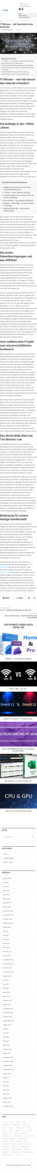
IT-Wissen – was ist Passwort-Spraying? (17, 192)
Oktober (7, 919)
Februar (7, 903)
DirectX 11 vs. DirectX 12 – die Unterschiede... (18, 719)
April (6, 894)
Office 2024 (5, 1144)
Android (11, 1122)
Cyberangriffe (15, 1125)
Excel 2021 (10, 1127)
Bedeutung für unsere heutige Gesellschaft (15, 74)
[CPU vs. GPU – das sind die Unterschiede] (18, 796)
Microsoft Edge (7, 1136)
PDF (31, 1144)
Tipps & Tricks (7, 862)
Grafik (10, 1130)
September (8, 923)
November (8, 915)
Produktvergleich (25, 6)
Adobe (4, 1122)
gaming (5, 1130)
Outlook (13, 1144)
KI (10, 1133)
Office (18, 1141)
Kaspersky (5, 1133)
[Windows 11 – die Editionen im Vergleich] (18, 643)
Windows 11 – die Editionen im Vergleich (18, 659)
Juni (6, 886)
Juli (5, 882)
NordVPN (5, 1141)
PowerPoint (6, 1146)
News (5, 854)
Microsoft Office (5, 572)
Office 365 (25, 1141)
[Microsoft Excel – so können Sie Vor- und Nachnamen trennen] (18, 766)
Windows (18, 1149)
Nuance (12, 1141)
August (7, 878)
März (6, 899)
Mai (6, 890)
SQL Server (14, 1146)
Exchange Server (20, 1127)
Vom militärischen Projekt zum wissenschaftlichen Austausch (18, 69)
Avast (24, 1122)
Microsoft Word (22, 1138)
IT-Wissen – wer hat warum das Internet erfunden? (18, 61)
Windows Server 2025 (8, 1155)
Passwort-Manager (23, 1144)
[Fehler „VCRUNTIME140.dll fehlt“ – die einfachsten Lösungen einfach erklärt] (18, 734)
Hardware (17, 1130)
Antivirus (18, 1122)
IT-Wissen (29, 1130)
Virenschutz (6, 1149)
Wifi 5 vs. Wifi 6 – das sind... (18, 689)
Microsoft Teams (29, 1136)
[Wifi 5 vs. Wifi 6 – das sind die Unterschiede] (18, 674)
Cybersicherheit (26, 1125)
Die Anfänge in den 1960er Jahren (12, 63)
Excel (4, 1127)
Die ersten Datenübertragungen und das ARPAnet (17, 65)
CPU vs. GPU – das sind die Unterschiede (18, 811)
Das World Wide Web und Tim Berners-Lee (15, 72)
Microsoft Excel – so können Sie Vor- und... (18, 781)
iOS (24, 1130)
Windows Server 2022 (28, 1152)
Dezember (8, 911)
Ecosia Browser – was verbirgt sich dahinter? (18, 200)
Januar (7, 907)
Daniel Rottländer (8, 30)
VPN (13, 1149)
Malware (16, 1133)
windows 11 (6, 1152)
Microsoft (23, 1133)
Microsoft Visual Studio (9, 1138)
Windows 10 (27, 1149)
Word (17, 1155)
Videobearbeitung (24, 1146)
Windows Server (16, 1152)
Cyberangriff (6, 1125)
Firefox (29, 1127)
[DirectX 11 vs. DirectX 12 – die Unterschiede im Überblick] (18, 704)
